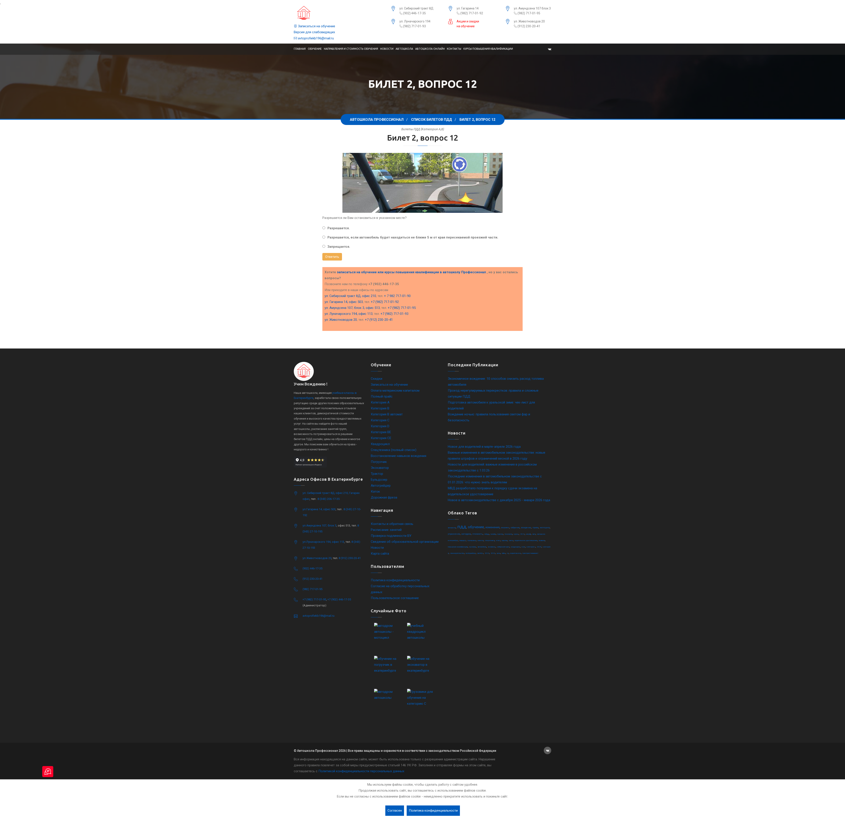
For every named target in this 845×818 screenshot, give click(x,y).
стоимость (477, 534)
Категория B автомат (387, 414)
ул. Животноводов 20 (529, 21)
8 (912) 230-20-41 (350, 558)
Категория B (380, 408)
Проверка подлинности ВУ (391, 536)
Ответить (332, 257)
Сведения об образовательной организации (405, 542)
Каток (375, 491)
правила (542, 540)
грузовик (472, 547)
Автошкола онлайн (430, 48)
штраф (528, 534)
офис (503, 553)
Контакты (454, 48)
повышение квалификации (458, 547)
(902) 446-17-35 (414, 13)
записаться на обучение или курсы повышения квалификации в (411, 272)
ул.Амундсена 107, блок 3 (319, 525)
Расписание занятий (386, 530)
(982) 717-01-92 (471, 13)
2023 (493, 553)
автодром (466, 534)
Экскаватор (380, 468)
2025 (539, 547)
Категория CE (381, 438)
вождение (526, 527)
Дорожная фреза (384, 497)
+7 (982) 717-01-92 (385, 302)
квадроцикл (515, 547)
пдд (461, 526)
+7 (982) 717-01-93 (394, 314)
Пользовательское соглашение (395, 598)
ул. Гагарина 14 (468, 8)
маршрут (462, 540)
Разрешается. (338, 228)
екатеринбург (471, 553)
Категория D (380, 426)
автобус (480, 553)
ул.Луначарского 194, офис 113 (323, 541)
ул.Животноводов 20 (317, 558)
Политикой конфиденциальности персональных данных (361, 771)
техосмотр (508, 534)
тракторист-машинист (530, 553)
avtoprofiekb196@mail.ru (315, 38)
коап (523, 547)
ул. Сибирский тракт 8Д (416, 8)
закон (511, 540)
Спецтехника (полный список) (393, 450)
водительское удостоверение (526, 540)
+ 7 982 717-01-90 (397, 296)
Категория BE (381, 432)
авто (534, 534)
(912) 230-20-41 (528, 26)
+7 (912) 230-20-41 (379, 320)
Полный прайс (382, 396)
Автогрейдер (381, 486)
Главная (300, 48)
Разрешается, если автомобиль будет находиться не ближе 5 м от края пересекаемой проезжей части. (412, 237)
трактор (500, 534)
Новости (386, 48)
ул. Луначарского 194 (414, 21)
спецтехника (489, 540)
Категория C (380, 420)
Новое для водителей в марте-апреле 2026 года (484, 447)
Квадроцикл (380, 444)
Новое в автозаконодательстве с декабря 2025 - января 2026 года (499, 500)
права (535, 527)
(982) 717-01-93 (414, 26)
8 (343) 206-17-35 (329, 499)
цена (498, 553)
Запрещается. (338, 247)
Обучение (315, 48)
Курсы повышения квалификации (488, 48)
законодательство (457, 553)
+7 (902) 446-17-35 (339, 599)
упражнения (454, 534)
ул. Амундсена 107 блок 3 (532, 8)
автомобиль (482, 547)
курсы (516, 534)
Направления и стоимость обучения (351, 48)
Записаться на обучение (316, 26)
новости (480, 540)
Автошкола (404, 48)
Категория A (380, 402)
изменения (492, 527)
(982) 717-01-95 (528, 13)
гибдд (486, 534)
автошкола (452, 528)
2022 (522, 534)
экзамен (505, 527)
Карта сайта (380, 554)
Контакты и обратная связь (392, 524)
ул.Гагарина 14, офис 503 (319, 509)
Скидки (376, 379)
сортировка (471, 540)
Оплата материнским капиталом (395, 390)
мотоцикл (545, 527)
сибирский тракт (503, 547)
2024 (487, 553)
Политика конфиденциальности (395, 580)
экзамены (492, 547)
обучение (476, 527)
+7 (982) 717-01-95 (402, 308)
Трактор (377, 474)
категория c (531, 547)
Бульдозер (379, 480)
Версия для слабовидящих (314, 32)
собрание (515, 527)
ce (508, 553)
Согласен (395, 810)
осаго (498, 540)
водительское (515, 553)
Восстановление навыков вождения (398, 456)
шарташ (504, 540)
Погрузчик (379, 462)
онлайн (493, 534)
